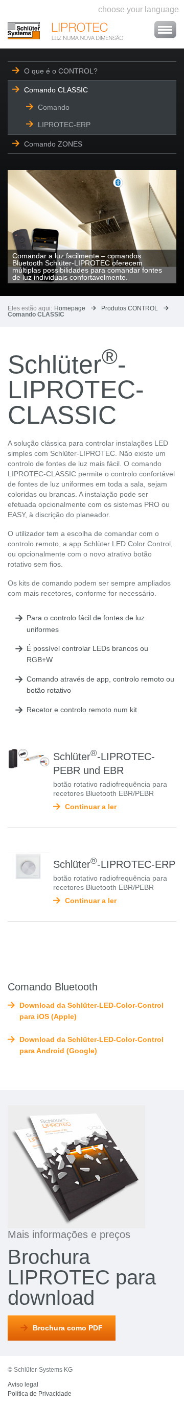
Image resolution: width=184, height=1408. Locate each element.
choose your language (138, 9)
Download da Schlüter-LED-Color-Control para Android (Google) (91, 1045)
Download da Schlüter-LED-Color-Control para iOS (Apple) (91, 1011)
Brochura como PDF (68, 1328)
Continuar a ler (91, 807)
